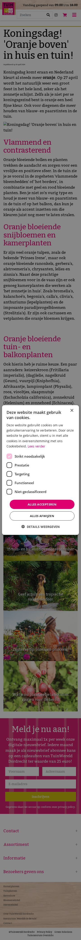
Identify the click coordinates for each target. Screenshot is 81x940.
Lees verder (36, 446)
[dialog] (40, 470)
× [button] (71, 410)
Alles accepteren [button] (42, 504)
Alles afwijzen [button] (42, 516)
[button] (40, 526)
